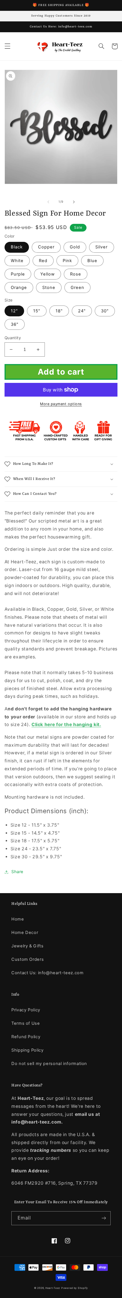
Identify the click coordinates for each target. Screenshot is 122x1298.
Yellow (47, 274)
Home (17, 919)
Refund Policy (25, 1036)
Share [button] (17, 871)
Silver (101, 247)
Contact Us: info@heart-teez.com (47, 972)
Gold (75, 247)
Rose (75, 274)
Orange (19, 287)
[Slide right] (74, 202)
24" (82, 311)
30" (105, 311)
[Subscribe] (103, 1218)
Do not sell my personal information (49, 1063)
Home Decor (24, 932)
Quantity (13, 337)
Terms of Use (25, 1023)
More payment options (61, 404)
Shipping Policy (27, 1050)
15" (36, 311)
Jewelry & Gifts (27, 946)
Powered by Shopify (74, 1288)
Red (43, 260)
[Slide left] (48, 202)
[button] (7, 46)
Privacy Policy (25, 1009)
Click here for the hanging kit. (66, 724)
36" (14, 324)
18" (59, 311)
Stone (48, 287)
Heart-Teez (52, 1288)
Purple (18, 274)
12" (14, 311)
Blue (92, 260)
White (17, 260)
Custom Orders (27, 959)
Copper (46, 247)
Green (77, 287)
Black (17, 247)
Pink (67, 260)
